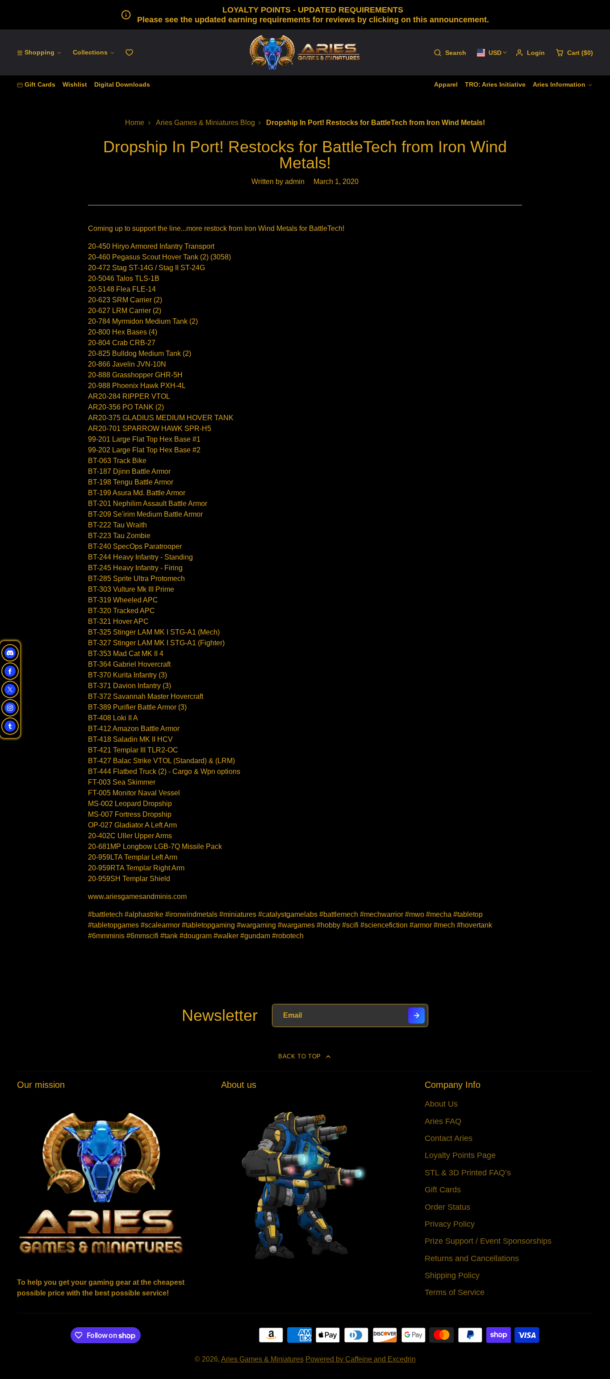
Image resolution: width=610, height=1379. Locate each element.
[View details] (101, 1182)
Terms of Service (455, 1292)
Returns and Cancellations (472, 1258)
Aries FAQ (443, 1121)
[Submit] (416, 1015)
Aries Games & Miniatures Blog (205, 122)
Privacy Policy (450, 1224)
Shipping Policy (452, 1275)
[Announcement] (305, 14)
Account (530, 53)
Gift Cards (40, 84)
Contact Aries (448, 1138)
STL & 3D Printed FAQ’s (468, 1172)
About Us (441, 1103)
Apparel (446, 84)
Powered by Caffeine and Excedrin (360, 1359)
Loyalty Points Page (460, 1155)
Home (134, 122)
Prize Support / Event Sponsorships (488, 1241)
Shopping (39, 52)
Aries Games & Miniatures (262, 1359)
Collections (90, 52)
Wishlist (75, 84)
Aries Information (559, 84)
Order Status (447, 1207)
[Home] (305, 52)
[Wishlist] (129, 52)
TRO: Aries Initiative (495, 84)
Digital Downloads (122, 84)
